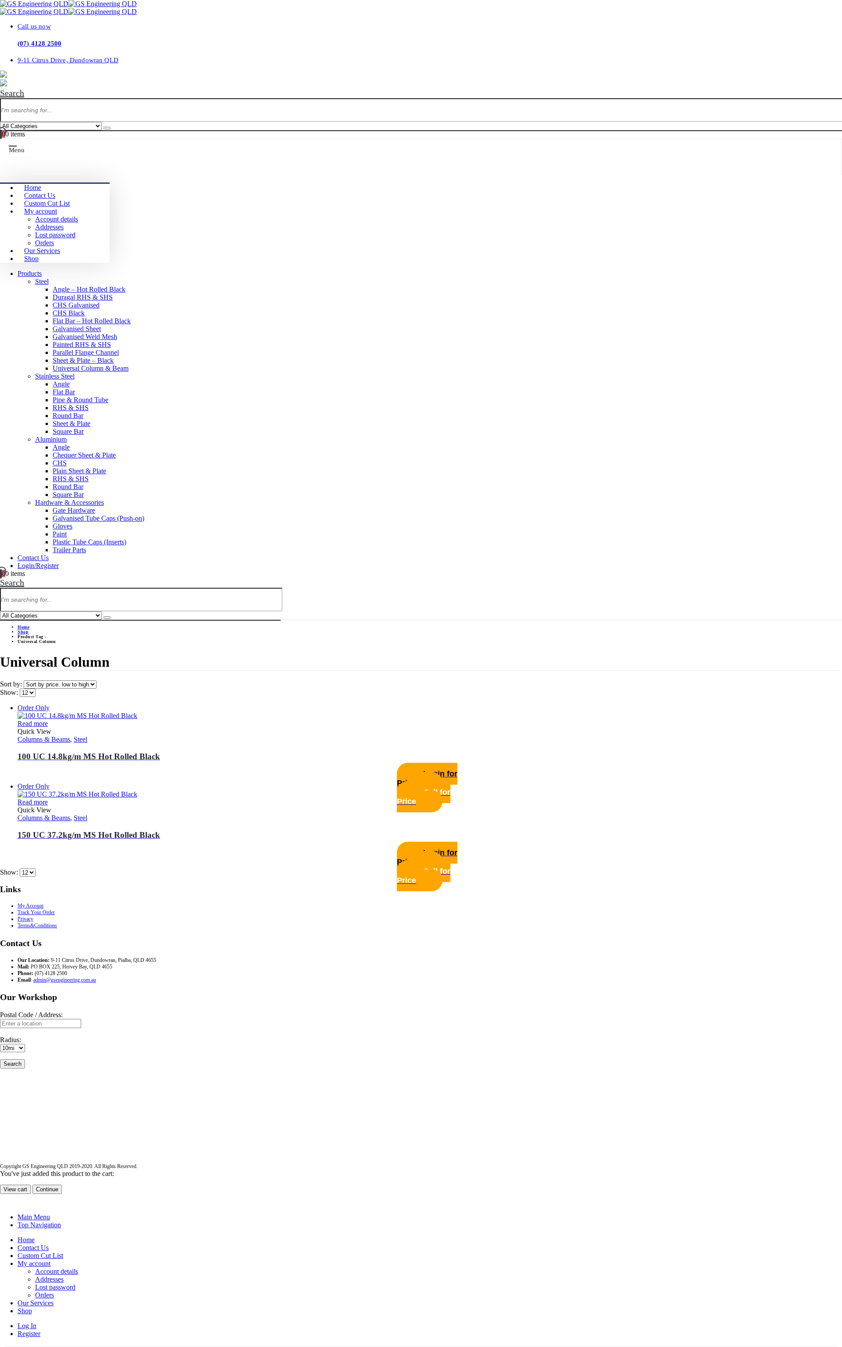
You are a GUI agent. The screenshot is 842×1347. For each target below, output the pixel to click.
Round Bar (68, 415)
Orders (44, 243)
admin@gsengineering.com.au (64, 980)
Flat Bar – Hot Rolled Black (92, 321)
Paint (60, 534)
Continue (47, 1189)
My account (40, 211)
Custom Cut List (47, 203)
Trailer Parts (69, 550)
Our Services (42, 250)
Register (29, 1333)
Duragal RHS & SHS (83, 297)
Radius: (10, 1039)
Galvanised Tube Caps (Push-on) (98, 518)
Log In (27, 1325)
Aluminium (51, 439)
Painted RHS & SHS (82, 344)
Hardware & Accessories (69, 502)
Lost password (55, 235)
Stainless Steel (55, 376)
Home (32, 187)
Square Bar (68, 431)
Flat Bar (64, 392)
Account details (56, 219)
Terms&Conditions (37, 925)
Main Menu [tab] (34, 1217)
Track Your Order (36, 912)
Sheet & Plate (71, 423)
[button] (12, 93)
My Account (30, 906)
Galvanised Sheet (77, 328)
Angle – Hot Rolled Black (89, 289)
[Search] (107, 128)
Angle (61, 384)
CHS (60, 463)
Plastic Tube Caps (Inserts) (89, 542)
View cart (15, 1189)
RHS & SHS (71, 407)
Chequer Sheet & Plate (84, 455)
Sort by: (12, 684)
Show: (10, 692)
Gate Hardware (74, 510)
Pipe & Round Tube (80, 400)
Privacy (25, 919)
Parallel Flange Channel (86, 352)
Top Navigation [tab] (39, 1225)
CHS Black (69, 313)
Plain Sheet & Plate (79, 471)
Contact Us (39, 195)
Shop (31, 258)
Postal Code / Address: (31, 1014)
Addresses (49, 227)
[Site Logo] (68, 3)
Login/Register (38, 565)
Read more (33, 723)
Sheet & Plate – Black (83, 360)
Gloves (62, 526)
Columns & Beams (44, 739)
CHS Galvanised (76, 305)
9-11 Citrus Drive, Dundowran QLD (68, 60)
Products (30, 273)
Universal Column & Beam (90, 368)
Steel (42, 281)
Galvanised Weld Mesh (85, 336)
